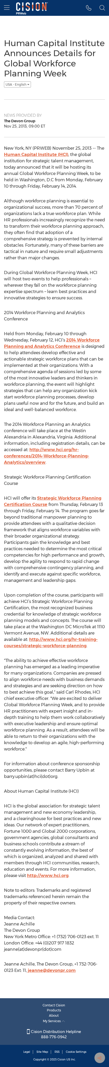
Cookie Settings (76, 1052)
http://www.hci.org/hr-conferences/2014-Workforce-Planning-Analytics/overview (46, 456)
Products (54, 1010)
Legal (26, 1052)
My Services (52, 1021)
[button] (89, 8)
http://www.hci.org (48, 875)
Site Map (42, 1052)
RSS (57, 1052)
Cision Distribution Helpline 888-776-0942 (55, 1034)
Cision (61, 1059)
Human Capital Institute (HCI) (36, 154)
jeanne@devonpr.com (52, 970)
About (54, 1015)
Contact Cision (54, 1005)
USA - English (16, 84)
